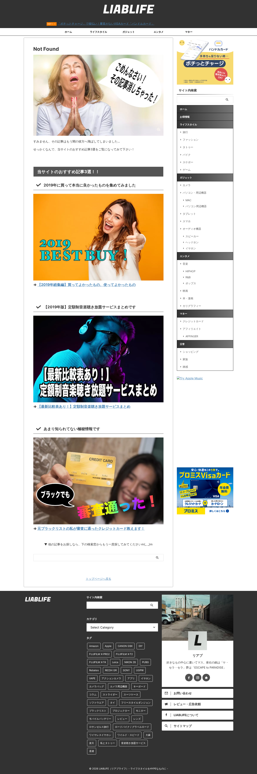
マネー (188, 31)
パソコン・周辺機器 (194, 192)
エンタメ (158, 31)
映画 (185, 290)
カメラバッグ (96, 686)
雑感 (185, 366)
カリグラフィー (192, 305)
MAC (188, 200)
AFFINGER (192, 336)
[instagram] (197, 677)
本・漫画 (188, 298)
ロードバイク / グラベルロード (132, 726)
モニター (141, 710)
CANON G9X (125, 645)
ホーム (68, 31)
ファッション (190, 139)
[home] (206, 677)
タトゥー (188, 147)
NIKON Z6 (130, 662)
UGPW (140, 670)
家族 (185, 359)
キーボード (139, 686)
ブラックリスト (97, 710)
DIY (141, 645)
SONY (126, 670)
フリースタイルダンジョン (136, 702)
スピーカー (192, 236)
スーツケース (131, 694)
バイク (187, 154)
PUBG (145, 662)
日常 (182, 344)
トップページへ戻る (98, 579)
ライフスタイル (98, 31)
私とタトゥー (107, 742)
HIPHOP (190, 271)
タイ (112, 702)
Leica (115, 662)
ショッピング (190, 351)
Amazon (94, 645)
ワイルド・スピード (128, 734)
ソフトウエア (96, 702)
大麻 (148, 734)
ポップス (191, 283)
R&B (188, 277)
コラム (93, 694)
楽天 (91, 742)
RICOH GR (111, 670)
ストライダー (110, 694)
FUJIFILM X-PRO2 (99, 654)
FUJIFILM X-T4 (97, 662)
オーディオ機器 (192, 228)
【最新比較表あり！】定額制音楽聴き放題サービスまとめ (83, 406)
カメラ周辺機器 (118, 686)
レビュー (122, 718)
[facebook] (189, 677)
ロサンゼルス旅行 (99, 726)
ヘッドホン (192, 242)
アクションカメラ (111, 678)
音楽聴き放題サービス (133, 742)
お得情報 (185, 116)
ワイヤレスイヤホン (100, 734)
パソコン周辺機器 (196, 206)
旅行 (185, 132)
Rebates (94, 670)
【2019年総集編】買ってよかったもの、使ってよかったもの (86, 284)
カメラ (187, 185)
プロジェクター (121, 710)
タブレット (189, 213)
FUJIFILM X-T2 (124, 654)
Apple (108, 645)
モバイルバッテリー (100, 718)
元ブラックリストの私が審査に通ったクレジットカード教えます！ (91, 528)
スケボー (188, 162)
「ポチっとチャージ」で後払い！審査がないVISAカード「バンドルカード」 (84, 23)
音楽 (185, 263)
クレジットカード (193, 321)
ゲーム (187, 169)
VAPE (92, 678)
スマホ (187, 221)
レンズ (137, 718)
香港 (91, 751)
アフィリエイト (192, 328)
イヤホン (191, 248)
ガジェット (128, 31)
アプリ (131, 678)
